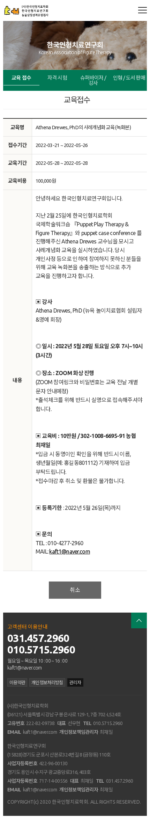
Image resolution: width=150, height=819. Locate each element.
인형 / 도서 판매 (129, 78)
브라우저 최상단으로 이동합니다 (139, 620)
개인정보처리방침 (47, 682)
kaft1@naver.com (69, 551)
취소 (75, 590)
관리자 (75, 682)
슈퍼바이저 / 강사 (93, 80)
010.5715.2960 (41, 650)
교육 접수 (21, 78)
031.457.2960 (38, 638)
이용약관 (17, 682)
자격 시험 (57, 78)
